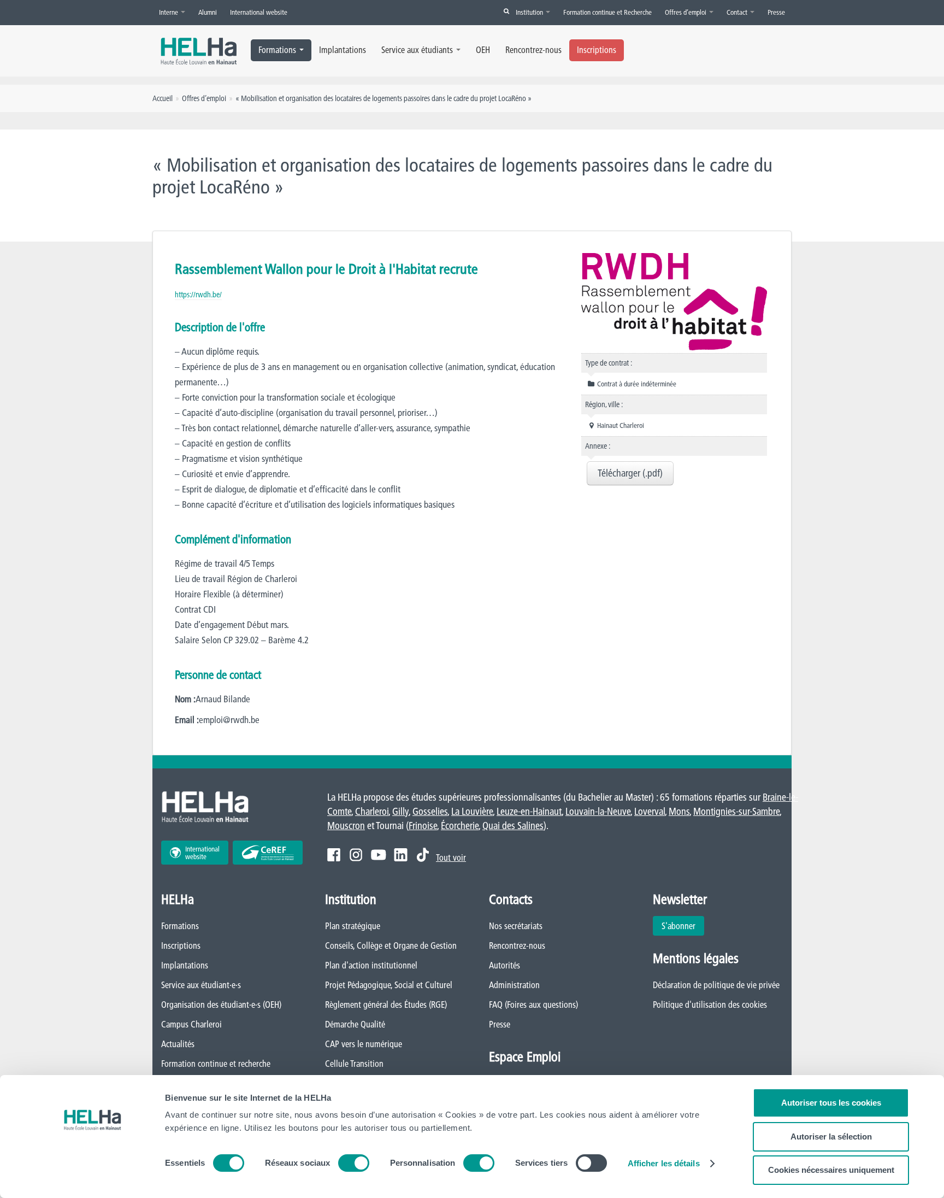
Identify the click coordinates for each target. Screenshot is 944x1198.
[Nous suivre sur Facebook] (334, 855)
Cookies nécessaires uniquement (831, 1169)
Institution (530, 12)
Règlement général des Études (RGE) (386, 1004)
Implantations (342, 49)
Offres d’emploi (686, 12)
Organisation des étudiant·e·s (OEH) (221, 1004)
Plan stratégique (352, 925)
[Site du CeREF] (268, 853)
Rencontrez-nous (533, 49)
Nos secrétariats (515, 925)
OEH (483, 49)
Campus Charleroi (191, 1024)
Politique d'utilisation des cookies (710, 1004)
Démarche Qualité (355, 1024)
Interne (169, 12)
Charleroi (371, 811)
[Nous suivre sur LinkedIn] (401, 855)
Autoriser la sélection (831, 1136)
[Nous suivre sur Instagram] (356, 855)
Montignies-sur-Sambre (736, 811)
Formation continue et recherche (215, 1063)
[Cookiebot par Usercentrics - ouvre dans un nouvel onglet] (92, 1176)
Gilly (400, 811)
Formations (277, 49)
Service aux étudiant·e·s (201, 984)
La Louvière (472, 811)
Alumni (207, 12)
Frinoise (423, 825)
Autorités (504, 965)
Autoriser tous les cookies (831, 1102)
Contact (738, 12)
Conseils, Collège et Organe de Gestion (391, 945)
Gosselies (429, 811)
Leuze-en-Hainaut (529, 811)
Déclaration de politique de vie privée (716, 984)
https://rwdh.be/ (198, 295)
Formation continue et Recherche (607, 12)
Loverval (649, 811)
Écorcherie (460, 825)
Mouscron (346, 825)
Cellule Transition (354, 1063)
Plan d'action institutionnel (371, 965)
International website (258, 12)
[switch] (353, 1163)
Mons (679, 811)
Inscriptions (596, 49)
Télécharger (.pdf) (630, 473)
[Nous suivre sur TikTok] (423, 855)
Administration (514, 984)
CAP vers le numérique (363, 1043)
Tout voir (451, 857)
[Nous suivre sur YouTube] (378, 855)
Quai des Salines (513, 825)
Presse (776, 12)
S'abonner (678, 925)
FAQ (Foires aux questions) (533, 1004)
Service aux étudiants (417, 49)
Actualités (177, 1043)
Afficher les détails (664, 1163)
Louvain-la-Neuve (597, 811)
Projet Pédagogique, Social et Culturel (388, 984)
